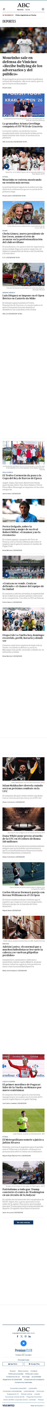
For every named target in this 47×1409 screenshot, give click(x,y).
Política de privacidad (16, 1374)
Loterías (37, 1394)
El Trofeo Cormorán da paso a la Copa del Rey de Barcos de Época (22, 477)
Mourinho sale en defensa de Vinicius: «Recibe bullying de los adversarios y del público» (22, 65)
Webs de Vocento (37, 1406)
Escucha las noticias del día (14, 1397)
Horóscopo (40, 1391)
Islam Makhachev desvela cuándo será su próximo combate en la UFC (23, 788)
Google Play (35, 1364)
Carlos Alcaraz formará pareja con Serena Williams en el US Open (23, 894)
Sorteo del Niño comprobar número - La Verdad (20, 1400)
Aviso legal (25, 1377)
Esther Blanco (8, 602)
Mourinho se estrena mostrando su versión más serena (22, 181)
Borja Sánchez (8, 550)
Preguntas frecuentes (34, 1397)
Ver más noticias (23, 1222)
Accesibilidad (36, 1377)
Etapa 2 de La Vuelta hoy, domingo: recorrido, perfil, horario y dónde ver (23, 637)
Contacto (34, 1371)
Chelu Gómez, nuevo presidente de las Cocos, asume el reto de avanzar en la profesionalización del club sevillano (23, 238)
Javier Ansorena (8, 1212)
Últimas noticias (26, 1394)
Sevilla (27, 10)
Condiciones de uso (13, 1377)
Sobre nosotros (23, 1371)
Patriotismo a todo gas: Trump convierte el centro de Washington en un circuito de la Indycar (23, 1192)
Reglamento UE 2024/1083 (12, 1379)
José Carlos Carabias (10, 1103)
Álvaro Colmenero (9, 802)
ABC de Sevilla (8, 142)
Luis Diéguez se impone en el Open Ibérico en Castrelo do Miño (23, 297)
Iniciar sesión (42, 9)
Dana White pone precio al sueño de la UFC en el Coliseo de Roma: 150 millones (22, 838)
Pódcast (41, 1400)
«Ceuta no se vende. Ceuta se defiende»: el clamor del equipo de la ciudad (23, 586)
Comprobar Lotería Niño (18, 1388)
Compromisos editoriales (23, 1382)
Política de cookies (31, 1374)
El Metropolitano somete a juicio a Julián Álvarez (23, 1141)
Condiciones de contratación (34, 1379)
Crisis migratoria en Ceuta (25, 15)
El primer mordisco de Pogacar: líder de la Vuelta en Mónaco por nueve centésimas (22, 1087)
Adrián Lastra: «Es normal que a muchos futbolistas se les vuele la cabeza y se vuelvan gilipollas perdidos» (23, 951)
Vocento (13, 1371)
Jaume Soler (7, 493)
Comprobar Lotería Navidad (12, 1391)
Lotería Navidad (29, 1391)
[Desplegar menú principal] (4, 9)
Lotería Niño (33, 1388)
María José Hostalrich (10, 970)
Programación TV (13, 1394)
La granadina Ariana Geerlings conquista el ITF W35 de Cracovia (22, 125)
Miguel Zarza (7, 910)
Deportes (9, 21)
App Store (13, 1364)
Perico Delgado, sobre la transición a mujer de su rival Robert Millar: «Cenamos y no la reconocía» (21, 531)
